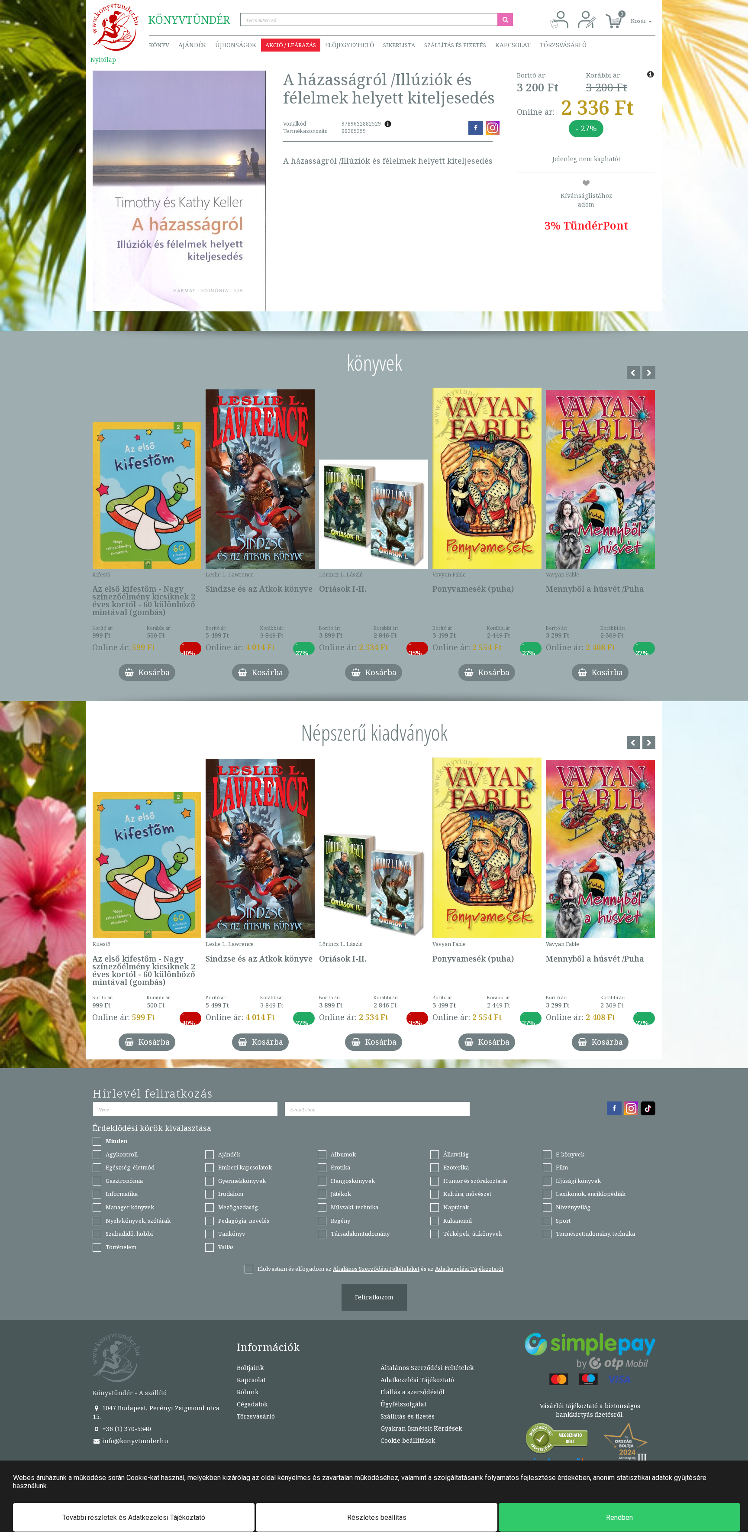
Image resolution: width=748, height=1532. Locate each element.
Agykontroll (122, 1154)
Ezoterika (456, 1167)
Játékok (341, 1194)
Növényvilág (573, 1207)
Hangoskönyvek (353, 1181)
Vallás (226, 1247)
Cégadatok (252, 1404)
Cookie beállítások (407, 1440)
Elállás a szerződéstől (412, 1392)
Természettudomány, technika (595, 1233)
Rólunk (247, 1392)
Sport (563, 1220)
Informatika (122, 1194)
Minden (116, 1141)
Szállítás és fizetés (455, 45)
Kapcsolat (513, 45)
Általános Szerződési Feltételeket (376, 1269)
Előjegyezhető (349, 45)
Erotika (340, 1167)
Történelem (121, 1247)
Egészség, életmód (130, 1167)
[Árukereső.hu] (557, 1440)
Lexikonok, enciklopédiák (590, 1194)
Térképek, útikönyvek (472, 1233)
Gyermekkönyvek (242, 1181)
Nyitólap (103, 59)
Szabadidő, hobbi (129, 1233)
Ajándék (192, 45)
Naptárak (456, 1207)
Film (562, 1167)
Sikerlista (399, 45)
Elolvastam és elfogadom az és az (380, 1269)
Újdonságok (235, 45)
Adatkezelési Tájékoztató (417, 1380)
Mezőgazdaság (238, 1207)
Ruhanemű (457, 1220)
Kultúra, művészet (467, 1194)
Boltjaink (250, 1368)
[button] (631, 16)
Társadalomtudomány (360, 1233)
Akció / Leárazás (290, 45)
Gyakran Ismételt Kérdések (421, 1428)
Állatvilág (456, 1154)
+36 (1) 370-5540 (125, 1429)
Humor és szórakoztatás (475, 1181)
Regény (340, 1220)
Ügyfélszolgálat (403, 1404)
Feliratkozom (374, 1297)
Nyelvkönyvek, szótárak (138, 1220)
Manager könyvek (130, 1207)
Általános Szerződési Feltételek (427, 1368)
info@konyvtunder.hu (134, 1441)
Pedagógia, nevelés (243, 1220)
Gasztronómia (124, 1181)
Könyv (159, 45)
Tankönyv (231, 1233)
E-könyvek (570, 1154)
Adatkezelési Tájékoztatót (469, 1269)
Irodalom (230, 1194)
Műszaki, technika (354, 1207)
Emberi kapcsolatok (245, 1167)
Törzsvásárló (563, 45)
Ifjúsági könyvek (578, 1181)
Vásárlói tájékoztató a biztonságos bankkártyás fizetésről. (590, 1410)
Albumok (343, 1154)
